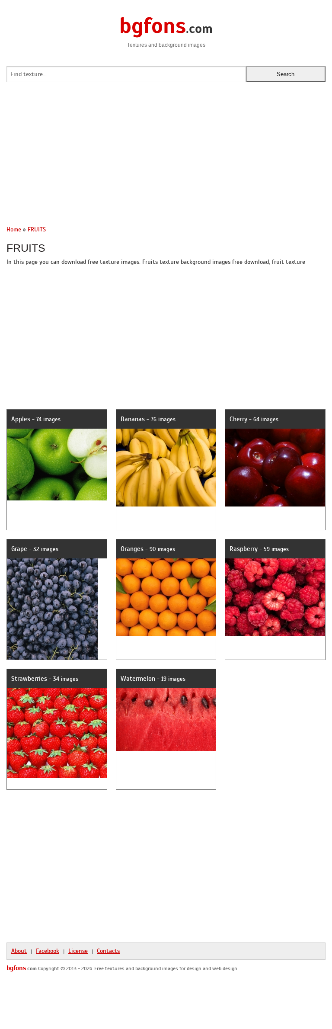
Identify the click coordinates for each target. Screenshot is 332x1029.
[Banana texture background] (189, 457)
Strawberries (29, 679)
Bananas (133, 419)
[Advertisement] (166, 158)
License (78, 951)
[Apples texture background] (79, 454)
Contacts (108, 951)
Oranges (132, 549)
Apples (20, 419)
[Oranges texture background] (189, 587)
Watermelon (138, 679)
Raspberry (244, 549)
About (19, 951)
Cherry (238, 419)
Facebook (47, 951)
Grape (19, 549)
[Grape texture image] (52, 599)
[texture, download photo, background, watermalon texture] (189, 709)
